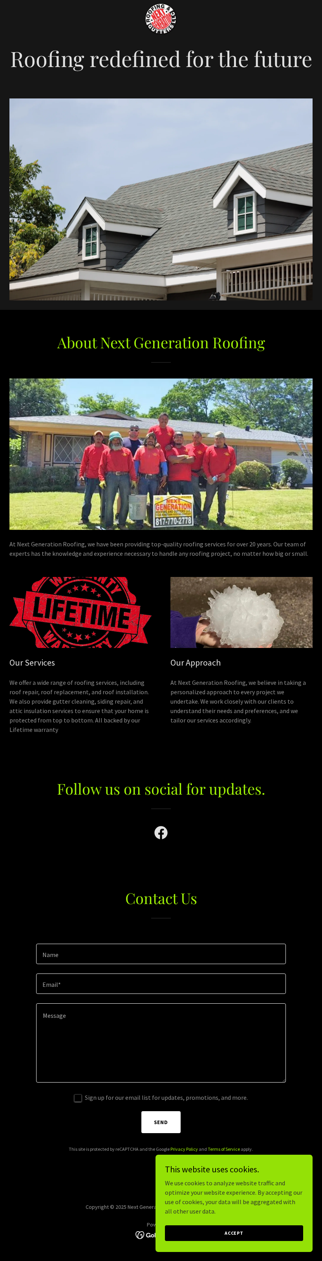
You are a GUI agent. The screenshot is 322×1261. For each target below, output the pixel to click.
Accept (234, 1233)
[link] (160, 19)
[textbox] (160, 954)
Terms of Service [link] (224, 1149)
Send (161, 1122)
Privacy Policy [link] (184, 1149)
